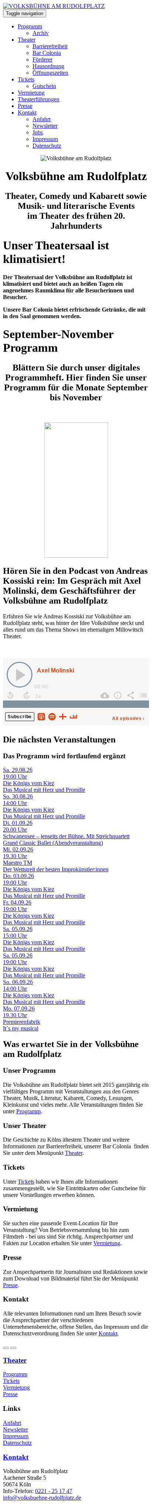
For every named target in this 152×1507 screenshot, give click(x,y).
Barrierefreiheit (50, 46)
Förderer (42, 59)
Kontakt (27, 112)
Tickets (26, 79)
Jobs (37, 132)
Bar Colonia (46, 53)
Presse (25, 106)
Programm (30, 26)
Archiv (40, 33)
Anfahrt (41, 119)
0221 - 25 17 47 (53, 1491)
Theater (26, 39)
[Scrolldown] (6, 1348)
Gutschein (44, 86)
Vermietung (31, 92)
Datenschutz (46, 146)
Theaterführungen (38, 99)
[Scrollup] (13, 1348)
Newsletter (45, 126)
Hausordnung (48, 66)
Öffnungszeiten (50, 73)
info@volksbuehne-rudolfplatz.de (42, 1497)
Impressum (45, 139)
